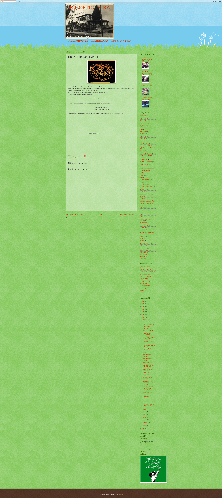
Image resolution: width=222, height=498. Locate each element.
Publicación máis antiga (128, 214)
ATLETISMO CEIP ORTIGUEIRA (147, 98)
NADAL (142, 199)
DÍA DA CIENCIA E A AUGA (148, 342)
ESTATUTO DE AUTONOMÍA (147, 155)
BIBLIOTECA (143, 131)
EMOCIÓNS (143, 151)
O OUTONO (143, 288)
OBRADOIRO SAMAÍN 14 (149, 399)
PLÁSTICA (143, 212)
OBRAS (142, 207)
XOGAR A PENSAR (145, 250)
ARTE (141, 129)
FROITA (142, 173)
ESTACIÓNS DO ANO (145, 153)
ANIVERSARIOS (144, 118)
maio (144, 414)
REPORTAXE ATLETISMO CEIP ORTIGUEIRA (147, 59)
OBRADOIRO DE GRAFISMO (147, 203)
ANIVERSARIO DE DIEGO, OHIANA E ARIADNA (148, 388)
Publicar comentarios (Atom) (81, 218)
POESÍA (142, 214)
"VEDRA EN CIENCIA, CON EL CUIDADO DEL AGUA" (149, 404)
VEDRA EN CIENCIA (145, 243)
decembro (145, 319)
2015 (143, 314)
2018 (143, 306)
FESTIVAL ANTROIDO (146, 162)
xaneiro (145, 425)
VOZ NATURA (144, 245)
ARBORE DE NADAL (145, 269)
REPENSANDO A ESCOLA (121, 41)
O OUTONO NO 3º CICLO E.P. (147, 359)
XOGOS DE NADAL (145, 293)
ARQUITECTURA (144, 123)
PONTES (142, 217)
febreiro (145, 422)
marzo (145, 420)
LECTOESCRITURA (145, 180)
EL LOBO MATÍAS (145, 281)
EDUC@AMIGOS (144, 279)
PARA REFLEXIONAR (99, 41)
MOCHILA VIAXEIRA (146, 194)
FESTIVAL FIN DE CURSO (147, 164)
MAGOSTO (143, 189)
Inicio (102, 214)
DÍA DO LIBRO (144, 143)
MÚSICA (142, 196)
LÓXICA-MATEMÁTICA (146, 187)
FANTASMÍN (143, 283)
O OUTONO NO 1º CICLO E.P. (147, 355)
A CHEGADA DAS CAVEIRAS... (147, 378)
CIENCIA (142, 138)
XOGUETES (143, 256)
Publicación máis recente (74, 214)
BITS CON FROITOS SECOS (147, 272)
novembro (146, 322)
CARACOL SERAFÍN (145, 276)
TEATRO (142, 241)
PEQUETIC (143, 290)
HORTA (142, 175)
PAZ (141, 209)
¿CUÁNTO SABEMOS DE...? (147, 267)
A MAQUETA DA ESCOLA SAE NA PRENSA (148, 371)
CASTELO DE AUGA (148, 324)
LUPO (144, 352)
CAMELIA (142, 134)
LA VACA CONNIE (145, 286)
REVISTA (142, 236)
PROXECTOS (143, 223)
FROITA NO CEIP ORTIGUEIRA (146, 86)
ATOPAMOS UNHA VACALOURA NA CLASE (148, 383)
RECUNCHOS (143, 227)
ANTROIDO (143, 120)
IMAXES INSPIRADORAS (78, 41)
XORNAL (142, 259)
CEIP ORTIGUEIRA (88, 7)
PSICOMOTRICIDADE (146, 225)
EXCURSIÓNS (144, 159)
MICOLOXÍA (143, 191)
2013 (143, 428)
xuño (144, 412)
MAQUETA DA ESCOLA (149, 392)
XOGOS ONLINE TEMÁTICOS (144, 253)
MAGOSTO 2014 (147, 375)
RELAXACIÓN (144, 230)
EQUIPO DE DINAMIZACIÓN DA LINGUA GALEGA (147, 73)
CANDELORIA (144, 136)
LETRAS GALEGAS (145, 184)
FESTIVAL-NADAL (145, 170)
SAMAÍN (75, 158)
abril (144, 417)
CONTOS (142, 141)
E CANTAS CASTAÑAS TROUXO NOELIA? (149, 338)
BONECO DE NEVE (145, 274)
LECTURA (142, 182)
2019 (143, 303)
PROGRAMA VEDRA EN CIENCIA (148, 366)
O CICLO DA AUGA (148, 363)
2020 (143, 301)
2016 (143, 311)
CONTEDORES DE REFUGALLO (148, 327)
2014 (143, 317)
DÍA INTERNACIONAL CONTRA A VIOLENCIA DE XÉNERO (147, 147)
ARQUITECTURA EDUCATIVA (144, 126)
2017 (143, 309)
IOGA (141, 177)
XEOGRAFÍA (143, 248)
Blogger (120, 494)
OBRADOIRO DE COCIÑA (147, 201)
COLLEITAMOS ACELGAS (147, 334)
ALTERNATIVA (144, 116)
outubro (145, 409)
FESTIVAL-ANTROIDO (146, 168)
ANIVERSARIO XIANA (149, 331)
